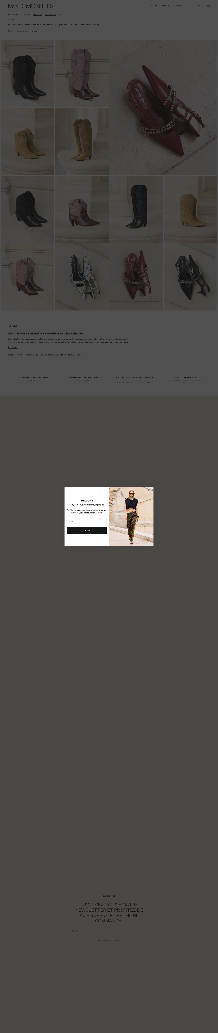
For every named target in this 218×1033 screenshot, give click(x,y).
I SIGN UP (87, 531)
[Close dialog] (150, 490)
